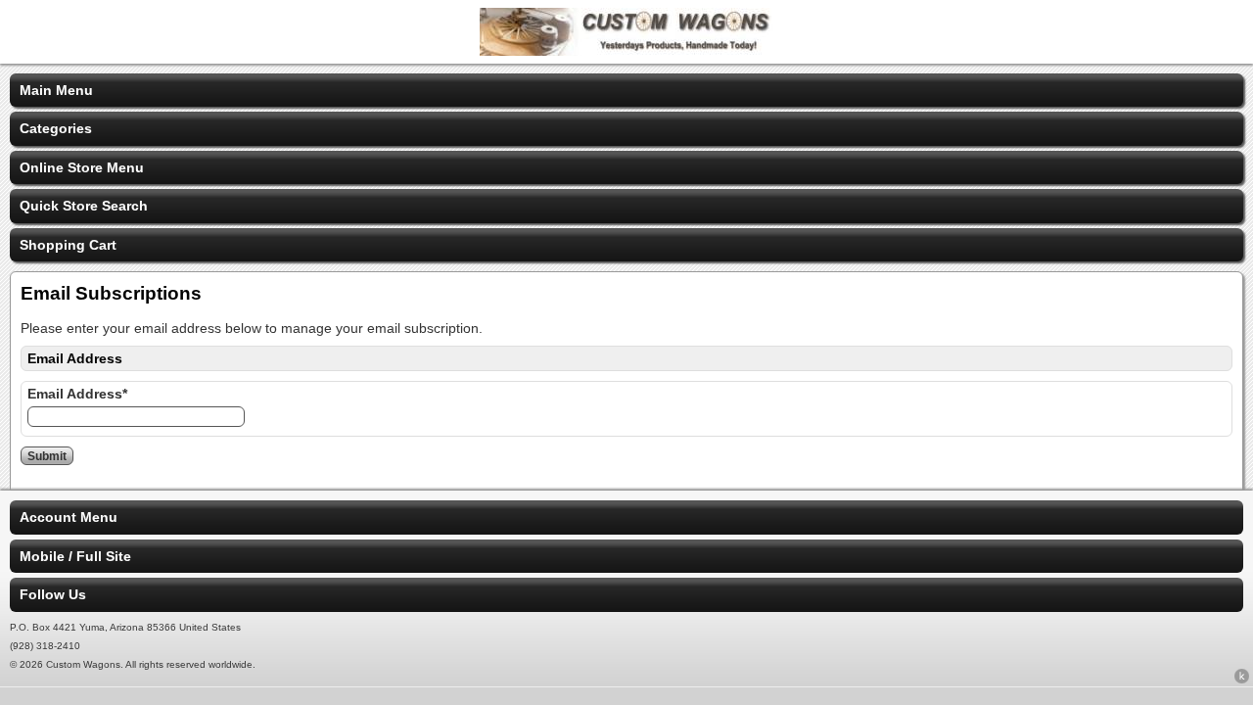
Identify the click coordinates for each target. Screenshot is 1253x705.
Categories (56, 128)
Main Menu (56, 90)
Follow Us (53, 594)
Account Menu (68, 517)
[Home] (626, 51)
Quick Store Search (84, 205)
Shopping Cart (68, 245)
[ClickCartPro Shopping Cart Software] (1241, 679)
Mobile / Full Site (75, 556)
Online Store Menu (82, 167)
